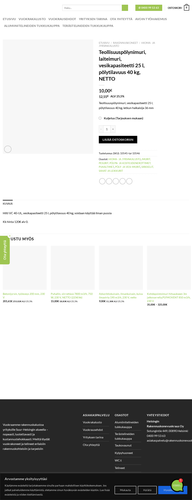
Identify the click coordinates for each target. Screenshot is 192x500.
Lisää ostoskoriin (118, 139)
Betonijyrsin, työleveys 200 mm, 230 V (24, 295)
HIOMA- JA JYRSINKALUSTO (125, 159)
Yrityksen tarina (93, 19)
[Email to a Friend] (116, 181)
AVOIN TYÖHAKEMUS (151, 19)
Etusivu (9, 19)
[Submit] (125, 8)
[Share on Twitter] (109, 181)
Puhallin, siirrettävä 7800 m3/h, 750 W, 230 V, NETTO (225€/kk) (72, 295)
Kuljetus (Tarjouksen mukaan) (123, 118)
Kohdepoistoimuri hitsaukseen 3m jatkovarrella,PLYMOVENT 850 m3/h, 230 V (168, 297)
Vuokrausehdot (62, 19)
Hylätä (147, 490)
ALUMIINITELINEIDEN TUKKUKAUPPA (32, 25)
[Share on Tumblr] (129, 181)
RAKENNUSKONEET (125, 42)
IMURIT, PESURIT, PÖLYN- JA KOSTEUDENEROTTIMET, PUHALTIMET (125, 163)
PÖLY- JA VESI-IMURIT (127, 166)
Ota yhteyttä (121, 19)
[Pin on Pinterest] (122, 181)
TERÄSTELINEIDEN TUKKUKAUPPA (87, 25)
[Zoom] (7, 149)
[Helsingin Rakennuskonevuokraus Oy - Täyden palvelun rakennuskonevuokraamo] (30, 8)
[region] (96, 486)
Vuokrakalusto (32, 19)
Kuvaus (8, 203)
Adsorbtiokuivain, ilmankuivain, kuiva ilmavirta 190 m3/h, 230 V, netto (121, 295)
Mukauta (125, 490)
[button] (5, 250)
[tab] (8, 203)
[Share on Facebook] (102, 181)
